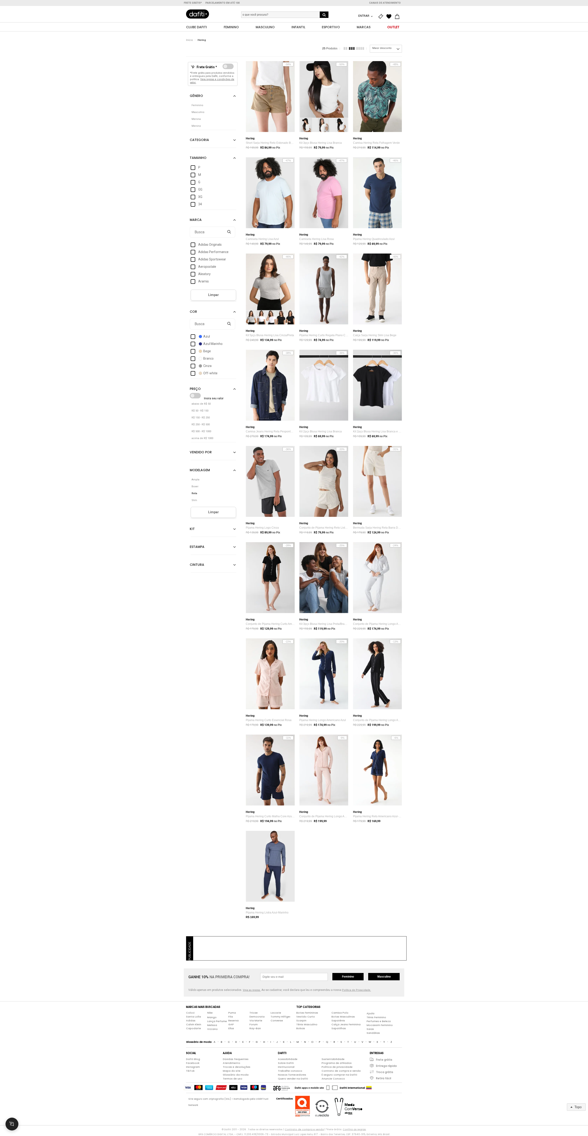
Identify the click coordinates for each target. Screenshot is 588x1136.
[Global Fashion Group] (281, 1088)
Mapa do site (231, 1070)
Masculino (384, 976)
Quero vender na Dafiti (293, 1078)
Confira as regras (354, 1129)
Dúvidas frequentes (236, 1059)
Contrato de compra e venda (341, 1070)
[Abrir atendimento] (12, 1124)
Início (189, 40)
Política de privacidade (337, 1066)
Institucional (286, 1066)
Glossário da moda (236, 1074)
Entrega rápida (386, 1066)
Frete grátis (384, 1060)
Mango (212, 1017)
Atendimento (231, 1063)
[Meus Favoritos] (390, 16)
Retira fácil (383, 1078)
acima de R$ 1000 (202, 438)
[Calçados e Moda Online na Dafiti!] (197, 14)
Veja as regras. (252, 990)
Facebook (192, 1063)
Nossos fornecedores (292, 1074)
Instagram (193, 1066)
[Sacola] (398, 16)
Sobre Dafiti (286, 1063)
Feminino (348, 976)
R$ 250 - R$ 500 (201, 424)
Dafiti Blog (193, 1059)
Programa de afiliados (337, 1063)
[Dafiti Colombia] (369, 1088)
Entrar (364, 15)
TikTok (190, 1070)
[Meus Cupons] (381, 16)
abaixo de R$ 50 (201, 403)
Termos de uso (232, 1078)
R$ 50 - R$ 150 (200, 410)
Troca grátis (384, 1072)
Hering (202, 40)
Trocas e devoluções (236, 1066)
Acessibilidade (287, 1059)
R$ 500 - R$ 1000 (201, 431)
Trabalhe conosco (290, 1070)
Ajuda (370, 1013)
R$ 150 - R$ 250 (201, 417)
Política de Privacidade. (356, 990)
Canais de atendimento (385, 2)
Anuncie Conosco (333, 1078)
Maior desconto (382, 48)
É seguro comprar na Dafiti (339, 1074)
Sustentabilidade (333, 1059)
